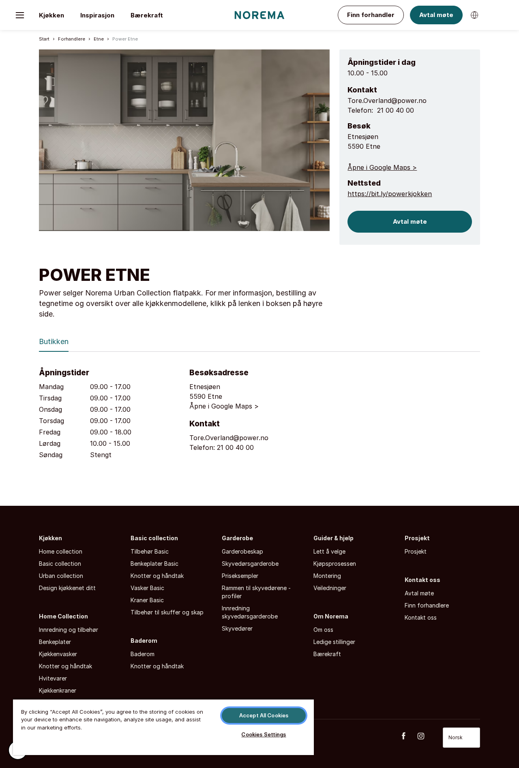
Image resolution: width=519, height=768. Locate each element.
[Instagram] (425, 736)
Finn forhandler (371, 15)
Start (44, 39)
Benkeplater (55, 641)
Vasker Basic (147, 587)
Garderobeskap (242, 551)
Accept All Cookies (263, 715)
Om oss (323, 629)
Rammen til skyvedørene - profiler (256, 591)
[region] (163, 727)
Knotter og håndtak (65, 666)
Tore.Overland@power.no (387, 100)
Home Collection (63, 616)
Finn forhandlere (427, 605)
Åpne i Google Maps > (382, 167)
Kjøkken (51, 15)
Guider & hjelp (333, 538)
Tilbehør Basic (150, 551)
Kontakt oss (422, 579)
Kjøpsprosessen (334, 563)
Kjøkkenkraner (57, 690)
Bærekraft (147, 15)
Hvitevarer (53, 678)
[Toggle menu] (19, 15)
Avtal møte (436, 15)
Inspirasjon (97, 15)
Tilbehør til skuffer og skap (167, 612)
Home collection (60, 551)
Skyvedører (237, 628)
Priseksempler (240, 575)
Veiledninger (329, 587)
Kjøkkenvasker (58, 653)
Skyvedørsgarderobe (250, 563)
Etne (99, 39)
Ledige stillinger (334, 641)
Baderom (144, 640)
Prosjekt (417, 538)
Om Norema (330, 616)
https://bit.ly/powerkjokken (389, 194)
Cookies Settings (263, 734)
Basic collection (60, 563)
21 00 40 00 (395, 110)
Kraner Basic (147, 600)
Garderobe (237, 538)
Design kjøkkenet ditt (67, 587)
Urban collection (61, 575)
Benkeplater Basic (154, 563)
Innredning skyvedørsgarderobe (250, 612)
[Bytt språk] (474, 15)
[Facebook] (408, 736)
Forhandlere (71, 39)
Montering (327, 575)
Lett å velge (329, 551)
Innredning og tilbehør (68, 629)
